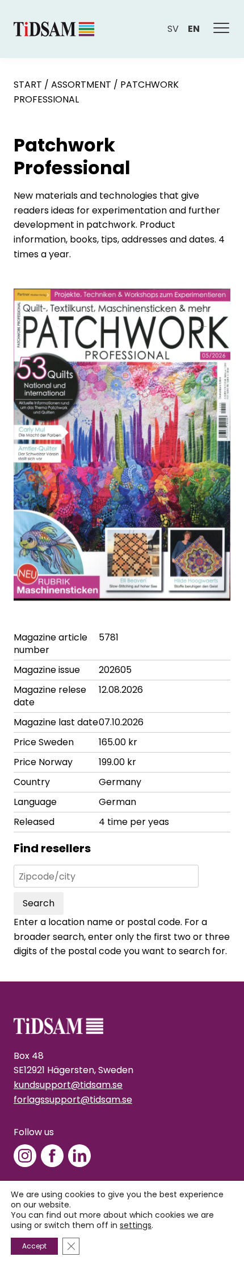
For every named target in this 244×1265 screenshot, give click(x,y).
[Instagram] (25, 1155)
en (194, 28)
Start (28, 84)
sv (173, 28)
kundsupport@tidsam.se (68, 1084)
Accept (34, 1246)
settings (136, 1225)
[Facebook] (52, 1155)
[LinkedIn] (79, 1155)
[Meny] (221, 29)
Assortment (81, 84)
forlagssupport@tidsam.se (73, 1099)
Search (38, 903)
